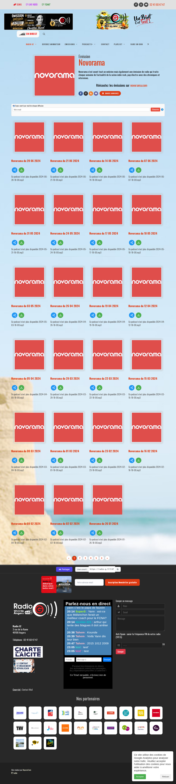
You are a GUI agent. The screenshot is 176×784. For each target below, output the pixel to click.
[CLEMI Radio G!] (141, 728)
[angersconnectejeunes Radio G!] (50, 728)
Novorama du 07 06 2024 (143, 161)
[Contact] (96, 93)
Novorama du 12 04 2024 (142, 306)
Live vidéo (33, 4)
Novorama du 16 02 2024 (142, 451)
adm (15, 772)
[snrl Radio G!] (111, 713)
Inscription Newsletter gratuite (122, 582)
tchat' (47, 4)
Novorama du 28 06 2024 (26, 161)
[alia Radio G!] (80, 728)
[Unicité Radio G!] (65, 728)
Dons (19, 4)
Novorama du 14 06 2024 (103, 161)
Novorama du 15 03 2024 (142, 378)
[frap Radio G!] (126, 713)
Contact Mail (27, 689)
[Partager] (14, 170)
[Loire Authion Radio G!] (20, 743)
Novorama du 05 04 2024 (26, 378)
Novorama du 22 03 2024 (104, 378)
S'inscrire (155, 109)
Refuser (165, 777)
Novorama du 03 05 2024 (26, 306)
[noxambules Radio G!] (111, 728)
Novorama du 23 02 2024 (104, 451)
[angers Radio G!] (50, 713)
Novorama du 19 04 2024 (103, 306)
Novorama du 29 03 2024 (65, 378)
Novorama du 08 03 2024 (26, 451)
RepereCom (27, 769)
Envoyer (121, 651)
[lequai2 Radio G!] (141, 713)
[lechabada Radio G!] (156, 713)
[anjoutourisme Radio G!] (126, 728)
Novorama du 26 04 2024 (65, 306)
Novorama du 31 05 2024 (25, 233)
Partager (64, 569)
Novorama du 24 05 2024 (65, 233)
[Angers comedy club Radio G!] (50, 743)
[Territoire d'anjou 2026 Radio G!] (20, 713)
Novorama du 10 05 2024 (142, 233)
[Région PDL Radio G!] (65, 713)
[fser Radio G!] (95, 713)
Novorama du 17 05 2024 (103, 233)
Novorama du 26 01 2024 (103, 523)
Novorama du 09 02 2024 (26, 523)
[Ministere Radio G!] (80, 713)
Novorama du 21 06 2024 (64, 161)
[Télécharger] (21, 170)
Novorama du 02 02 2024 (65, 523)
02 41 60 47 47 (157, 5)
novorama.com (138, 85)
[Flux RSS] (91, 93)
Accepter (140, 777)
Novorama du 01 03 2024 (64, 451)
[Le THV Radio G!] (20, 728)
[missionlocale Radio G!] (95, 728)
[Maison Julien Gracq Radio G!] (35, 728)
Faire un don (136, 44)
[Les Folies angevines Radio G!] (156, 728)
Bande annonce (112, 93)
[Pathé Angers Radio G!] (35, 743)
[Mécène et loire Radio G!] (35, 713)
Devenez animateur (51, 44)
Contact (105, 44)
